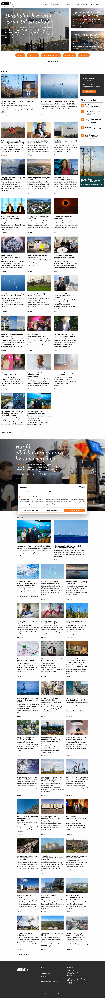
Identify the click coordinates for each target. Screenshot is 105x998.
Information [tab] (52, 491)
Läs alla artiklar (22, 954)
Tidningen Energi (81, 4)
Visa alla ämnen (52, 61)
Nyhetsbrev (95, 4)
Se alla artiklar (6, 433)
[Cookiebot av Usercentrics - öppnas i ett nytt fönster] (78, 486)
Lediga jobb (44, 4)
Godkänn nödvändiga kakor (30, 510)
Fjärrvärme (33, 55)
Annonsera (69, 4)
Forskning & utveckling (51, 55)
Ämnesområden (56, 4)
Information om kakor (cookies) (49, 981)
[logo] (8, 4)
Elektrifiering (69, 55)
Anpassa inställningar (51, 510)
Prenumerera (89, 91)
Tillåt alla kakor (75, 510)
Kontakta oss (44, 971)
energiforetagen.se (71, 983)
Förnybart (84, 55)
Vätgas (20, 55)
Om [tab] (75, 491)
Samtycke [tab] (29, 491)
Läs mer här (19, 479)
